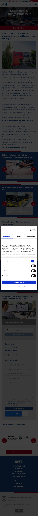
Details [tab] (19, 236)
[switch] (33, 266)
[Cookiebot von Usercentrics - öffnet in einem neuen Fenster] (28, 230)
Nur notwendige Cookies (19, 287)
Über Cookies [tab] (31, 236)
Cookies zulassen (19, 282)
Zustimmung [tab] (7, 236)
